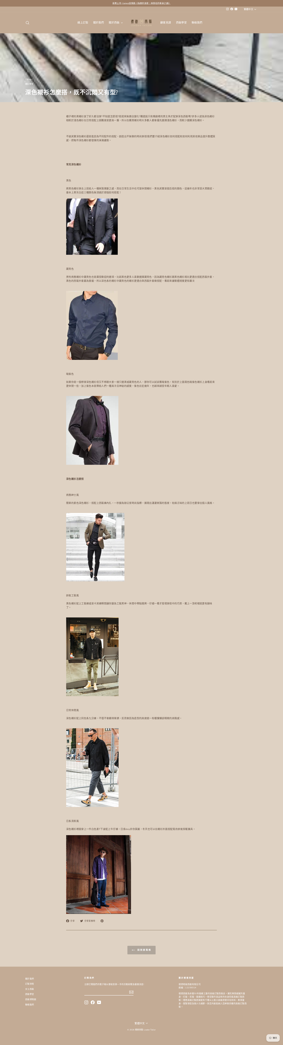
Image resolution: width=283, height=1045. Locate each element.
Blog (29, 79)
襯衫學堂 (29, 84)
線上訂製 (82, 22)
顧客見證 (165, 22)
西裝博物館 (30, 999)
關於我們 (98, 22)
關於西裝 (114, 22)
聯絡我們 (197, 22)
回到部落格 (143, 949)
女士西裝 (29, 989)
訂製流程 (29, 983)
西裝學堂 (181, 22)
